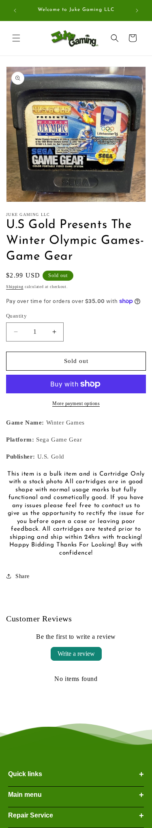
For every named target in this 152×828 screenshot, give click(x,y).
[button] (16, 38)
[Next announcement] (137, 10)
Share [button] (22, 576)
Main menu (76, 795)
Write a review (76, 653)
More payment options (76, 403)
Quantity (16, 316)
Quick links (76, 774)
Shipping (15, 286)
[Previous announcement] (15, 10)
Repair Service (76, 815)
